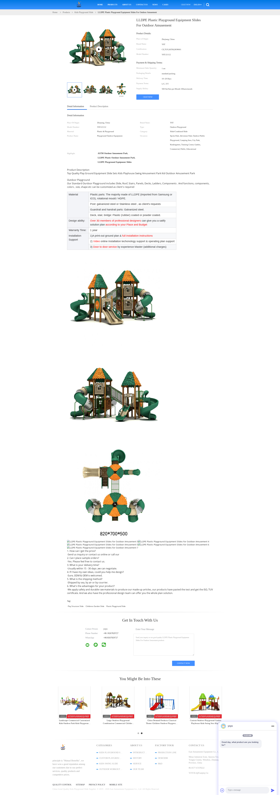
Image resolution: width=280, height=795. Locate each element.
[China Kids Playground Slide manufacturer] (79, 4)
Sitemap (80, 785)
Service (137, 764)
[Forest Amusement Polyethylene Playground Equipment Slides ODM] (118, 702)
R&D (160, 764)
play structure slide (76, 606)
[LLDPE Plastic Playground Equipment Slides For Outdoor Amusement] (90, 89)
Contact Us (142, 5)
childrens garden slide (95, 606)
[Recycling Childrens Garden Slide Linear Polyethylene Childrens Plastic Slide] (162, 702)
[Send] (272, 790)
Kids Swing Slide (108, 764)
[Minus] (272, 726)
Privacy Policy (97, 785)
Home (100, 5)
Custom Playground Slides (110, 758)
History (137, 758)
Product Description (99, 106)
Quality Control (62, 785)
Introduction (140, 752)
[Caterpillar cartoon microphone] (206, 702)
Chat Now (185, 5)
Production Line (167, 752)
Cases (165, 5)
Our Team (138, 769)
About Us (126, 5)
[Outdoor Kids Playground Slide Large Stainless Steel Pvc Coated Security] (74, 702)
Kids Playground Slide (110, 752)
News (155, 5)
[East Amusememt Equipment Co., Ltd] (89, 646)
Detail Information (75, 106)
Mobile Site (115, 785)
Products (112, 5)
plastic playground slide (116, 606)
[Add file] (222, 790)
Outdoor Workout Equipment (110, 769)
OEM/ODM (163, 758)
